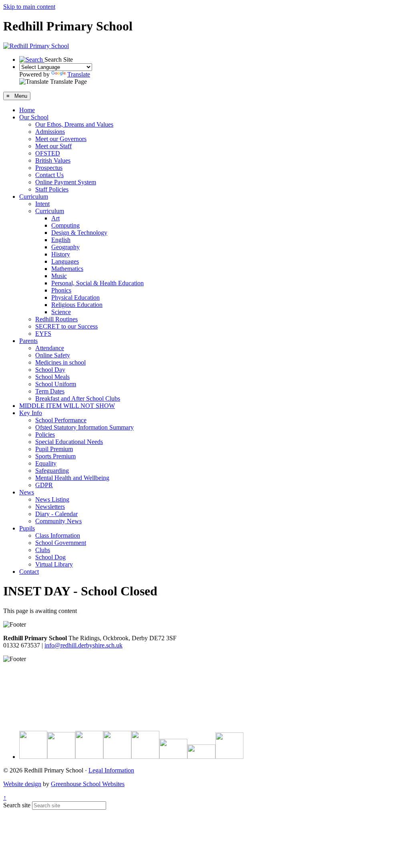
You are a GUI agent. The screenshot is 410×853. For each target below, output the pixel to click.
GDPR (44, 485)
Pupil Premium (54, 449)
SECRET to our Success (66, 326)
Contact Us (49, 174)
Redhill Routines (56, 319)
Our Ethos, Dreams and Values (74, 124)
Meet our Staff (53, 146)
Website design (22, 783)
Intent (42, 203)
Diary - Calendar (56, 513)
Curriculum (33, 196)
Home (27, 110)
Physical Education (75, 297)
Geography (65, 247)
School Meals (52, 376)
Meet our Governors (60, 138)
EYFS (43, 333)
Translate (78, 74)
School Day (50, 369)
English (60, 239)
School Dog (50, 557)
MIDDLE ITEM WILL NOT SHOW (67, 405)
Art (55, 218)
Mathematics (67, 268)
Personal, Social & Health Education (97, 283)
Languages (65, 261)
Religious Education (76, 304)
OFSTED (47, 153)
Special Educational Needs (69, 441)
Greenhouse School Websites (88, 783)
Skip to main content (29, 6)
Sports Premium (55, 456)
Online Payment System (65, 182)
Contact (29, 571)
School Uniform (55, 384)
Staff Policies (51, 189)
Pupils (27, 528)
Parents (28, 340)
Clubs (42, 549)
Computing (65, 225)
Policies (45, 434)
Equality (45, 463)
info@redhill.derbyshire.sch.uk (83, 645)
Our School (33, 117)
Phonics (61, 290)
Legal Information (111, 770)
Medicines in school (60, 362)
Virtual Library (54, 564)
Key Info (30, 412)
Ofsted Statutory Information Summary (84, 427)
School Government (60, 542)
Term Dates (49, 391)
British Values (52, 160)
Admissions (50, 131)
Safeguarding (52, 470)
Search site (16, 805)
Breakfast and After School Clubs (77, 398)
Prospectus (48, 167)
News (26, 492)
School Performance (60, 420)
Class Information (57, 535)
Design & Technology (79, 232)
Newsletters (50, 506)
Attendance (49, 348)
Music (59, 275)
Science (61, 312)
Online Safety (52, 355)
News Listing (52, 499)
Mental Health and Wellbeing (72, 477)
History (60, 254)
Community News (58, 521)
